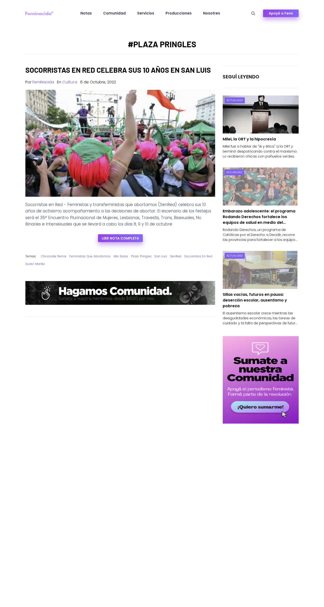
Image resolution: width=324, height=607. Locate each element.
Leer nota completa (120, 238)
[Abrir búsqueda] (253, 13)
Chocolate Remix (54, 256)
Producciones (179, 13)
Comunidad (114, 13)
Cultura (69, 82)
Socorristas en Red (198, 256)
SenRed (175, 256)
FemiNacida (43, 82)
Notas (86, 13)
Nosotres (211, 13)
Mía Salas (121, 256)
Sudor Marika (35, 264)
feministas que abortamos (90, 256)
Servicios (145, 13)
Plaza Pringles (141, 256)
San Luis (160, 256)
